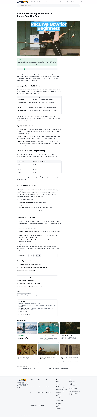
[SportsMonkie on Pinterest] (23, 387)
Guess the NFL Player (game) (61, 389)
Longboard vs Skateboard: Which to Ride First (26, 368)
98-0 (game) (58, 403)
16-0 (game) (58, 398)
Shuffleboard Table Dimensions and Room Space (58, 368)
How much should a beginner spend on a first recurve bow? (37, 277)
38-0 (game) (58, 406)
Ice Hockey (40, 398)
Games (78, 1)
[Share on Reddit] (34, 255)
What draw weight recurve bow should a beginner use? (37, 264)
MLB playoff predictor (73, 388)
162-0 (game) (58, 401)
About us (57, 381)
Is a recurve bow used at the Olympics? (37, 280)
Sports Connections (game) (61, 387)
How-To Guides (41, 405)
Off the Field (58, 384)
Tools (82, 1)
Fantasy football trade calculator (73, 386)
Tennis (40, 1)
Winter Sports (62, 1)
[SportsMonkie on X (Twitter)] (21, 387)
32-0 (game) (58, 405)
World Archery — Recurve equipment (24, 293)
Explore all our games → (23, 311)
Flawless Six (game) (59, 400)
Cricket (31, 1)
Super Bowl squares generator (74, 391)
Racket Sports (55, 1)
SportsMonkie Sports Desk (23, 18)
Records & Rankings (71, 1)
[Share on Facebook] (29, 255)
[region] (39, 105)
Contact (57, 383)
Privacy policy (58, 409)
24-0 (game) (58, 408)
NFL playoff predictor (73, 390)
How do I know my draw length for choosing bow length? (37, 286)
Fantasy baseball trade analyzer (73, 384)
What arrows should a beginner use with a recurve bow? (37, 283)
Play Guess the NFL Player (23, 308)
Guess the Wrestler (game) (61, 390)
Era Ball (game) (58, 392)
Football (36, 1)
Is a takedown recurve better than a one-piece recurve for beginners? (37, 273)
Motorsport (48, 398)
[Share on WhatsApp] (31, 255)
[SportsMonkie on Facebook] (19, 387)
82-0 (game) (58, 394)
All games (57, 386)
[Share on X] (26, 255)
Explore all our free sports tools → (25, 314)
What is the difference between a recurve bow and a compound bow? (37, 267)
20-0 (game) (58, 395)
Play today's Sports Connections (25, 305)
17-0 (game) (58, 397)
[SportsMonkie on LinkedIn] (17, 387)
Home (18, 10)
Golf (50, 1)
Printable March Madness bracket (73, 394)
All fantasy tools (72, 381)
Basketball (46, 1)
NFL (39, 386)
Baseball (47, 386)
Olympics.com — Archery (21, 294)
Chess (31, 398)
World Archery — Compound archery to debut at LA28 (27, 295)
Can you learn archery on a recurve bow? (37, 270)
